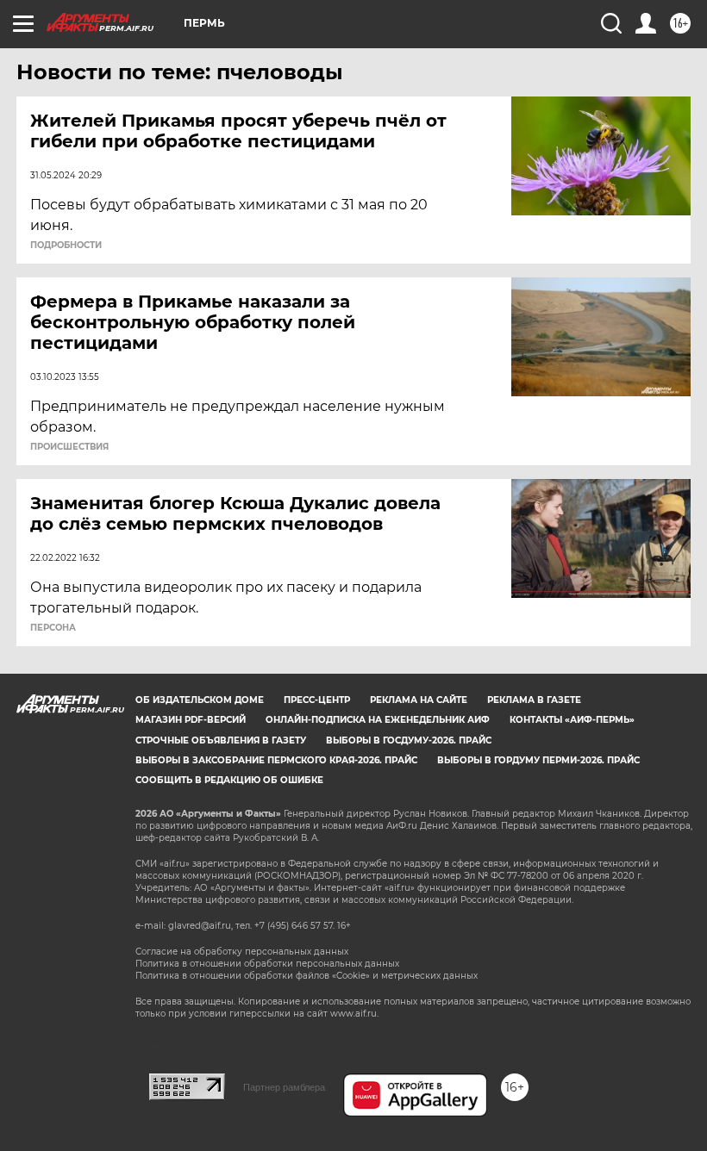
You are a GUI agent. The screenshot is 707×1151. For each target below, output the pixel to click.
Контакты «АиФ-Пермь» (572, 719)
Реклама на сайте (418, 700)
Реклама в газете (534, 700)
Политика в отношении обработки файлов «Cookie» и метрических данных (306, 975)
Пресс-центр (317, 700)
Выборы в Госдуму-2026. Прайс (408, 740)
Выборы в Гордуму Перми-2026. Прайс (538, 760)
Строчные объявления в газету (220, 740)
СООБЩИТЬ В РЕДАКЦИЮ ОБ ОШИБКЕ (229, 780)
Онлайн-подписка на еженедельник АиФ (378, 719)
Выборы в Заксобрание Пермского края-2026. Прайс (276, 760)
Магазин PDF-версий (190, 719)
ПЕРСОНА (53, 628)
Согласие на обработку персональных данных (241, 951)
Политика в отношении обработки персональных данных (267, 963)
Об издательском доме (199, 700)
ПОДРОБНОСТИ (66, 245)
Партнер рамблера (284, 1087)
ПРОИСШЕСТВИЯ (69, 447)
